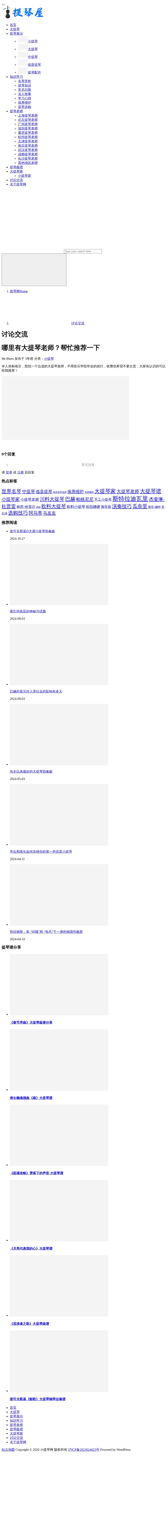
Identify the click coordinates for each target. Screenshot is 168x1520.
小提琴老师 (29, 499)
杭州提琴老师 (28, 137)
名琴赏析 (24, 81)
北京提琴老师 (28, 119)
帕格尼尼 (84, 499)
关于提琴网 (18, 184)
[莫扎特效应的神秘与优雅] (59, 604)
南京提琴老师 (28, 145)
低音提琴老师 (60, 492)
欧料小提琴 (76, 507)
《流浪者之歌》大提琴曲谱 (29, 1323)
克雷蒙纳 (89, 492)
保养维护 (24, 102)
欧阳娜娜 (93, 507)
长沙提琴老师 (28, 158)
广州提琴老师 (28, 124)
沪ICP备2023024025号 (83, 1449)
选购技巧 (18, 512)
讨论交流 (16, 180)
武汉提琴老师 (28, 150)
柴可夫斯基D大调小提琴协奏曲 (32, 531)
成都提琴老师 (28, 154)
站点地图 (8, 1449)
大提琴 (15, 29)
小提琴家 (24, 175)
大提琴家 (16, 171)
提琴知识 (24, 85)
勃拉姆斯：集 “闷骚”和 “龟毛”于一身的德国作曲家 (46, 931)
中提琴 (33, 57)
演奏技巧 (122, 506)
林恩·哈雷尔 (26, 507)
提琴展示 (16, 33)
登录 (9, 472)
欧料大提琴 (53, 506)
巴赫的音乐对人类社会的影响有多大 (36, 691)
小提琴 (33, 41)
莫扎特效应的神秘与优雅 (28, 611)
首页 (13, 25)
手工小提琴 (103, 500)
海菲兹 (106, 507)
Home (19, 291)
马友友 (49, 513)
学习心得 (24, 98)
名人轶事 (24, 94)
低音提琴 (34, 64)
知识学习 (16, 76)
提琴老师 (16, 111)
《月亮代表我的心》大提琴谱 (31, 1248)
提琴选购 (24, 107)
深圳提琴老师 (28, 128)
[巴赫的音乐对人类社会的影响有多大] (59, 684)
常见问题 (24, 89)
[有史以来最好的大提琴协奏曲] (59, 764)
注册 (20, 472)
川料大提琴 (52, 499)
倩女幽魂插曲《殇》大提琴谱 (31, 1098)
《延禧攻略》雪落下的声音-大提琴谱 (36, 1173)
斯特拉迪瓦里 (130, 498)
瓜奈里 (140, 506)
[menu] (3, 4)
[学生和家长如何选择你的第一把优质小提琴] (59, 844)
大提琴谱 (150, 491)
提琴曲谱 (16, 167)
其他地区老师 (28, 163)
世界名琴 (11, 491)
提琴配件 (34, 72)
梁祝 (38, 507)
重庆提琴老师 (28, 132)
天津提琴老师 (28, 141)
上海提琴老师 (28, 115)
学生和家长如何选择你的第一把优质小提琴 (41, 851)
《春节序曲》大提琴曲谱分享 (31, 1022)
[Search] (34, 269)
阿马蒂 (35, 512)
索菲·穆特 (154, 507)
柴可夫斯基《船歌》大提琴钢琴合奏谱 (38, 1399)
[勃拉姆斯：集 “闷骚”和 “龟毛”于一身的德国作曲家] (59, 924)
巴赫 (70, 499)
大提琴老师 (128, 491)
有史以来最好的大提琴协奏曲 (31, 771)
